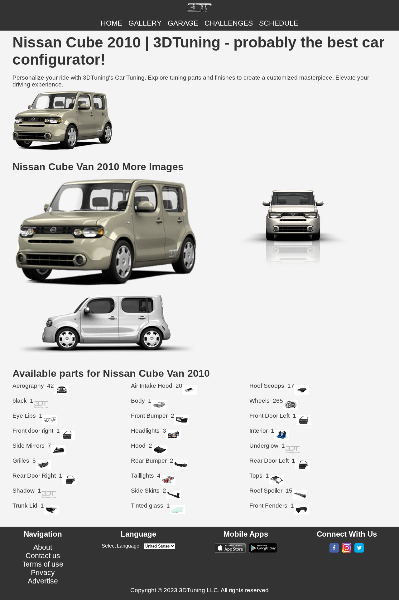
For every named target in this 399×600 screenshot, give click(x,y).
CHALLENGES (228, 23)
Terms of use (42, 564)
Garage (183, 23)
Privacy (43, 572)
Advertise (43, 581)
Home (111, 23)
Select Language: (121, 545)
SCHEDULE (278, 23)
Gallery (144, 23)
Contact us (43, 556)
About (42, 547)
